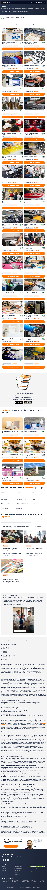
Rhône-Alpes (19, 508)
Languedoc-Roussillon (21, 499)
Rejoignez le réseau (19, 631)
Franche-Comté (34, 495)
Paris (2, 521)
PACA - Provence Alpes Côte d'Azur (22, 504)
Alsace (2, 492)
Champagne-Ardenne (20, 495)
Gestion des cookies (36, 887)
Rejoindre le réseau (18, 868)
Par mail (31, 871)
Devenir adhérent (17, 874)
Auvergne (33, 492)
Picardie (33, 503)
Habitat (3, 866)
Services (4, 868)
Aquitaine (18, 492)
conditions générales (27, 405)
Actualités (4, 870)
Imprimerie (5, 545)
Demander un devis (17, 870)
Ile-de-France (4, 499)
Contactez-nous (17, 872)
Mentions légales (10, 887)
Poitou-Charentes (4, 508)
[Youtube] (6, 860)
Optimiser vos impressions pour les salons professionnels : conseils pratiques (34, 550)
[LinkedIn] (8, 860)
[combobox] (8, 24)
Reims (17, 521)
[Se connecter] (44, 2)
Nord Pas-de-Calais (5, 503)
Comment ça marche (18, 866)
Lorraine (33, 499)
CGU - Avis (17, 887)
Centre (2, 495)
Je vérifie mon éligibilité (10, 846)
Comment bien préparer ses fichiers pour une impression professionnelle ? (11, 550)
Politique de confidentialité (25, 887)
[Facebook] (3, 860)
